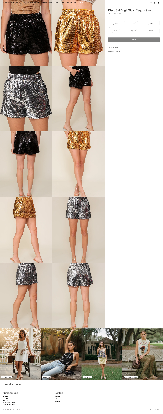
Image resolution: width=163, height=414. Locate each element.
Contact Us (6, 396)
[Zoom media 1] (26, 33)
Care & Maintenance (114, 51)
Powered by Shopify (18, 409)
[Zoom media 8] (78, 230)
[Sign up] (158, 384)
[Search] (151, 3)
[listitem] (75, 3)
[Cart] (158, 3)
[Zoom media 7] (26, 230)
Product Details (113, 47)
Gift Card (5, 400)
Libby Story (10, 409)
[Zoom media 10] (78, 295)
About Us (58, 399)
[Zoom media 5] (26, 164)
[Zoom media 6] (78, 164)
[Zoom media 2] (78, 33)
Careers (57, 401)
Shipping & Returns (9, 402)
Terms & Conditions (9, 404)
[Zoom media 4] (78, 98)
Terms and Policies (155, 410)
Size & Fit (110, 55)
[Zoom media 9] (26, 295)
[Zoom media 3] (26, 98)
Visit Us (5, 398)
